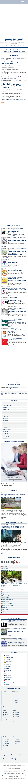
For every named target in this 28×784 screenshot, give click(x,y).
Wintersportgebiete (7, 436)
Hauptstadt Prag (6, 609)
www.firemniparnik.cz (15, 628)
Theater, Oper (11, 339)
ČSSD (19, 76)
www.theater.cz (12, 620)
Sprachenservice (12, 249)
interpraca (6, 773)
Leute (16, 743)
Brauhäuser (10, 239)
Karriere (16, 700)
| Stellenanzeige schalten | (10, 50)
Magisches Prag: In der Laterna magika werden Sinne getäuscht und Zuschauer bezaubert (12, 527)
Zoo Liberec (11, 332)
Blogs (23, 51)
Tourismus (17, 289)
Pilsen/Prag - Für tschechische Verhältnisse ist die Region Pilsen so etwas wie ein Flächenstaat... (14, 585)
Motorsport (7, 743)
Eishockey (7, 739)
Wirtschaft (6, 51)
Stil (5, 717)
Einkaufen (4, 407)
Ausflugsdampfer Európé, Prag (15, 631)
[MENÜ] (26, 1)
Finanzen (17, 696)
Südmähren (5, 592)
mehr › (19, 97)
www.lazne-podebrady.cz (18, 493)
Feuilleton (7, 719)
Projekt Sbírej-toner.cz (15, 270)
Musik (6, 712)
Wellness (13, 494)
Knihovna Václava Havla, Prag (17, 322)
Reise (14, 706)
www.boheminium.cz (16, 286)
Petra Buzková (9, 76)
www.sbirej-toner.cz (15, 269)
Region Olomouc (6, 611)
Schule (13, 99)
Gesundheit (5, 416)
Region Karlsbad (6, 594)
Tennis (6, 745)
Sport (14, 51)
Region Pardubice (6, 595)
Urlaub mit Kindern (15, 288)
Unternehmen (17, 694)
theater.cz (10, 621)
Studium (16, 702)
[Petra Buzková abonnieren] (2, 102)
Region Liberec (5, 601)
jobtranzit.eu (5, 775)
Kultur (11, 51)
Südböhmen (5, 566)
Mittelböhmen (5, 613)
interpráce (6, 770)
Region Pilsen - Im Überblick (8, 570)
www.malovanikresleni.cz (19, 308)
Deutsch (21, 99)
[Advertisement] (14, 22)
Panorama (18, 51)
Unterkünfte (5, 433)
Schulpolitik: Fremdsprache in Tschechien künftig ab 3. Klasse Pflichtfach (12, 85)
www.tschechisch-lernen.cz (20, 248)
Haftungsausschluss (8, 757)
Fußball (6, 741)
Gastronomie (16, 239)
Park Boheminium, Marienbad (17, 291)
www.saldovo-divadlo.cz (18, 338)
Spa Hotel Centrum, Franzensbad (16, 642)
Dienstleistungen (6, 405)
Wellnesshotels (7, 494)
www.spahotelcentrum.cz (18, 638)
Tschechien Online (15, 58)
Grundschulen (9, 99)
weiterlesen (13, 587)
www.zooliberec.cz (15, 328)
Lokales (11, 78)
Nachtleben (5, 427)
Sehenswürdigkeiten (5, 288)
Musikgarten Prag (13, 231)
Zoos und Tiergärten (15, 329)
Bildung (17, 99)
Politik (18, 50)
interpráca (6, 771)
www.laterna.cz (12, 524)
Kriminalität (17, 739)
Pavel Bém (15, 76)
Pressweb (4, 778)
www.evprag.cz (12, 277)
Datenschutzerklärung (17, 755)
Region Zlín (4, 607)
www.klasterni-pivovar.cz (19, 237)
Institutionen (18, 298)
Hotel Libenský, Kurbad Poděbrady (11, 497)
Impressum (6, 755)
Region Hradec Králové (7, 599)
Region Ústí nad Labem (7, 605)
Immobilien (5, 418)
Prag (15, 78)
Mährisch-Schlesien (7, 603)
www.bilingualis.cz (15, 259)
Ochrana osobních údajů (9, 759)
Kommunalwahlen (5, 78)
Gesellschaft (23, 269)
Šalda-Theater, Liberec (15, 341)
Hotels (2, 494)
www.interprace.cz (14, 387)
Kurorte (21, 289)
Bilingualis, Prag (13, 262)
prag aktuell (14, 39)
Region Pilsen (5, 568)
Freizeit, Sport (5, 409)
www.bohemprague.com (17, 392)
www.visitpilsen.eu (15, 297)
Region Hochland (6, 597)
